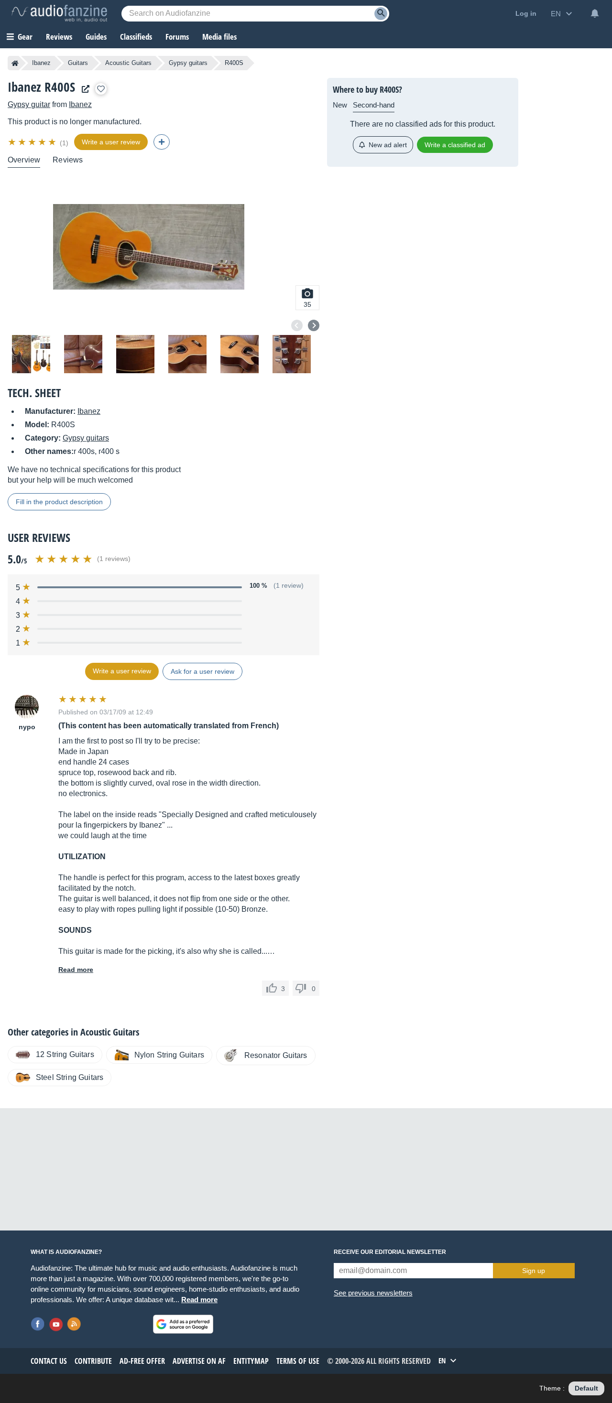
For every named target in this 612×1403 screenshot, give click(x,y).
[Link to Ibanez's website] (83, 89)
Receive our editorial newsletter (390, 1252)
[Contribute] (161, 142)
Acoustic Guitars (128, 62)
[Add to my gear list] (101, 89)
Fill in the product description (59, 502)
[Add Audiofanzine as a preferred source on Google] (183, 1324)
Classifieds (136, 36)
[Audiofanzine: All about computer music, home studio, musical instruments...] (59, 13)
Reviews (59, 36)
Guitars (78, 62)
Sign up (533, 1270)
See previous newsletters (373, 1293)
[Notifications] (595, 13)
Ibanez (41, 62)
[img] (33, 142)
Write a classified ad (455, 145)
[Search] (380, 13)
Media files (219, 36)
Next (313, 325)
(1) (64, 143)
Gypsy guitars (188, 62)
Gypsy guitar (29, 104)
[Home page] (15, 63)
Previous (297, 325)
